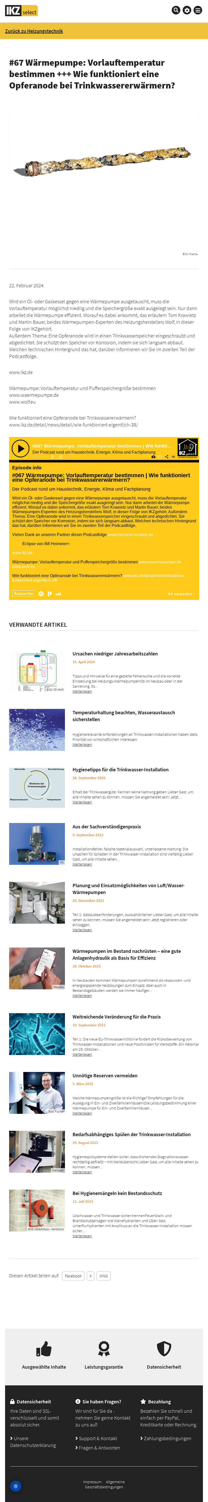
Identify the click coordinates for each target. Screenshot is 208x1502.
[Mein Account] (187, 10)
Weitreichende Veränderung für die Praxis (117, 1016)
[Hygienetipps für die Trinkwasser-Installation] (37, 787)
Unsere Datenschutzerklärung (33, 1441)
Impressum (92, 1481)
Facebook (73, 1276)
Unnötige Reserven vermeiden (105, 1075)
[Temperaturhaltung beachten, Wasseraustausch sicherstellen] (37, 730)
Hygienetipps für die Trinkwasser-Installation (121, 769)
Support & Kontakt (97, 1438)
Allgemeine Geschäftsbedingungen (105, 1484)
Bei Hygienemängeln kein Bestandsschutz (117, 1193)
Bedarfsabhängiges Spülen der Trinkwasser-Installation (132, 1134)
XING (103, 1276)
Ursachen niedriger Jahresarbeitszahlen (115, 653)
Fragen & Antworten (99, 1447)
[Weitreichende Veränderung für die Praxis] (37, 1034)
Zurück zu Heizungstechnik (34, 31)
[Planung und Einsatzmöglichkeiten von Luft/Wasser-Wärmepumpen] (37, 903)
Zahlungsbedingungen (167, 1438)
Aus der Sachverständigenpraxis (107, 826)
